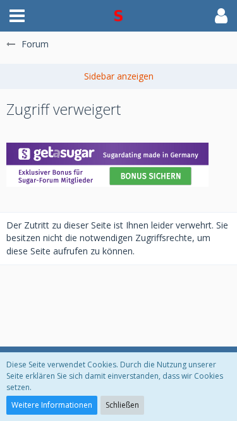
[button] (17, 16)
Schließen (122, 405)
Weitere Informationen (51, 405)
